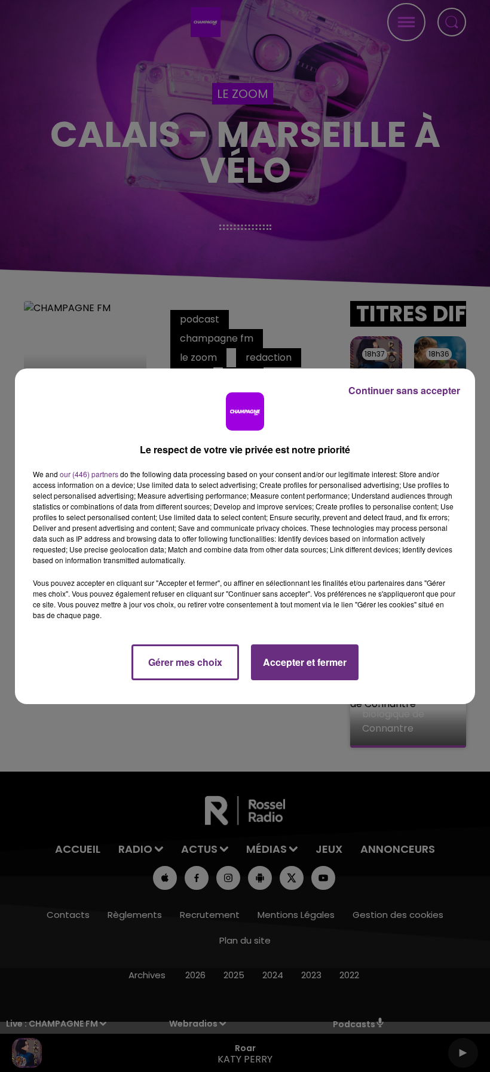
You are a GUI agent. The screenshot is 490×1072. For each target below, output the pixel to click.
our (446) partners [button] (89, 474)
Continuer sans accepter (404, 390)
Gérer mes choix (185, 662)
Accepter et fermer (305, 662)
